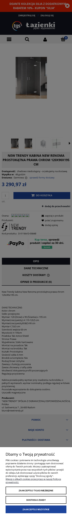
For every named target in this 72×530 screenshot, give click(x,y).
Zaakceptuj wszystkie (36, 509)
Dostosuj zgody (36, 500)
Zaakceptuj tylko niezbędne (36, 490)
